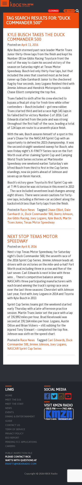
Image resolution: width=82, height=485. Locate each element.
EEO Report (12, 437)
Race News (27, 209)
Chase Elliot (55, 209)
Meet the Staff (14, 403)
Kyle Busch (54, 218)
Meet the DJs (13, 399)
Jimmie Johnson (39, 344)
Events (9, 412)
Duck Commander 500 (39, 214)
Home (8, 395)
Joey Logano (38, 218)
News (8, 408)
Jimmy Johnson (63, 214)
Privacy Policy (14, 433)
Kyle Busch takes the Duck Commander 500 (36, 37)
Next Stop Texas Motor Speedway (32, 238)
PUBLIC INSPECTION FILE (18, 453)
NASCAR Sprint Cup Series (24, 348)
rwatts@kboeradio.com (20, 463)
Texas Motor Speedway (39, 222)
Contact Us (12, 425)
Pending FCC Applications (21, 441)
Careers (10, 446)
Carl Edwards (56, 340)
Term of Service (15, 429)
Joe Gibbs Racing (18, 218)
